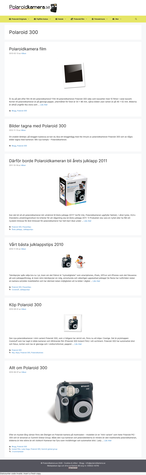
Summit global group (49, 449)
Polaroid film (79, 19)
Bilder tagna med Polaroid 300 (37, 125)
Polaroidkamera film (27, 48)
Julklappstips (28, 229)
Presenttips (26, 227)
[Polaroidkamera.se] (33, 8)
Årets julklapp (17, 229)
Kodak (60, 19)
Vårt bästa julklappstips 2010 (36, 244)
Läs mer (44, 105)
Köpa (18, 353)
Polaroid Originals (19, 19)
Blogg (14, 111)
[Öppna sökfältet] (136, 19)
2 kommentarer (17, 452)
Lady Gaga (25, 449)
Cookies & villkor (71, 463)
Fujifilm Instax (42, 19)
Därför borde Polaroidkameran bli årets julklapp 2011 (58, 160)
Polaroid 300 (22, 111)
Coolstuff (15, 290)
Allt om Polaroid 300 (28, 367)
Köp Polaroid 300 (25, 304)
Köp (13, 353)
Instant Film (16, 449)
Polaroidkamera (37, 353)
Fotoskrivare (99, 19)
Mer (117, 19)
